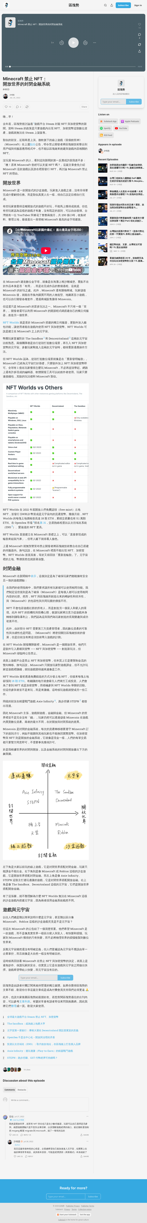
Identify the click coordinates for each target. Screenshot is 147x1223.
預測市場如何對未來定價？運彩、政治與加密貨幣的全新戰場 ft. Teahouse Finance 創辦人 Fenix (127, 206)
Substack (61, 1220)
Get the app (85, 1214)
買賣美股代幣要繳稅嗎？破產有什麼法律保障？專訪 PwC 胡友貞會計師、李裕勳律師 (127, 219)
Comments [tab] (10, 1090)
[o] (102, 168)
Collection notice (84, 1209)
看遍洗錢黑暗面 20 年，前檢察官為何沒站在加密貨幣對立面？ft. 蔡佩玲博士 (126, 259)
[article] (121, 168)
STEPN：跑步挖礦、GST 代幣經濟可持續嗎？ (32, 1057)
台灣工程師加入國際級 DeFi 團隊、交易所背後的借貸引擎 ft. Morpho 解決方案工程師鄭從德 (126, 179)
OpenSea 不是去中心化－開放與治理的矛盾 (31, 1037)
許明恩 (12, 95)
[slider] (73, 66)
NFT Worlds (11, 322)
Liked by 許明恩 (18, 1120)
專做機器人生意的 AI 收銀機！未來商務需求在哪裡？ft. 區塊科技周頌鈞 (126, 193)
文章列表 (24, 1001)
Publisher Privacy (73, 1206)
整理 (14, 1006)
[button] (52, 42)
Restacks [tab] (22, 1090)
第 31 (43, 522)
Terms (74, 1209)
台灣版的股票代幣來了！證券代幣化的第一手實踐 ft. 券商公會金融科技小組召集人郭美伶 (127, 233)
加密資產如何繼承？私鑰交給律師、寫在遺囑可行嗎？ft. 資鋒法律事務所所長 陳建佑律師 (127, 166)
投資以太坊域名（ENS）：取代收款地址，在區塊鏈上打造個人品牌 (44, 1044)
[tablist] (15, 1090)
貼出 (32, 144)
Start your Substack (68, 1214)
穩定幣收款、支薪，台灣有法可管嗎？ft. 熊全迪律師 (126, 246)
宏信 (11, 1116)
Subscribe (123, 5)
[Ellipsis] (87, 1116)
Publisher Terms (87, 1206)
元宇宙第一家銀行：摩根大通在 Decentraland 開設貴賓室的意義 (42, 1030)
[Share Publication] (112, 5)
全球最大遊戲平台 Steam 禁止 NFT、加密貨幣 (32, 1016)
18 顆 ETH (18, 681)
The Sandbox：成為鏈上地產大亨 (26, 1023)
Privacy (67, 1209)
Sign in (138, 5)
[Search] (105, 5)
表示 (33, 576)
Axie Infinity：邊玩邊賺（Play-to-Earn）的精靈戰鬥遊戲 (40, 1050)
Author (17, 1145)
